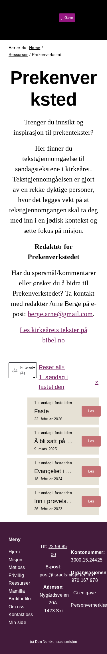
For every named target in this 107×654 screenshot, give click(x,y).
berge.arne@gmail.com (60, 314)
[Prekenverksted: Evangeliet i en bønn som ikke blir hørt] (63, 471)
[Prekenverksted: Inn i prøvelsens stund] (63, 501)
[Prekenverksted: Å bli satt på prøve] (63, 441)
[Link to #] (84, 17)
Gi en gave (84, 592)
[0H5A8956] (16, 11)
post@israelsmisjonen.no (66, 574)
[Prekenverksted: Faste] (63, 411)
